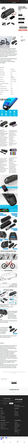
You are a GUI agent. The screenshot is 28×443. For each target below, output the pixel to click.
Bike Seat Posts (16, 423)
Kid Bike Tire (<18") (3, 427)
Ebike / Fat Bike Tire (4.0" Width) (5, 422)
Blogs (1, 415)
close (1, 0)
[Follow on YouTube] (18, 433)
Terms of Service (17, 415)
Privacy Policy (16, 411)
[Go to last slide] (1, 23)
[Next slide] (15, 23)
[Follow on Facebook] (15, 433)
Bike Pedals (16, 427)
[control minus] (19, 25)
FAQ (15, 410)
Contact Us (2, 411)
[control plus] (23, 25)
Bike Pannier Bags (17, 426)
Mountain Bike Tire (3, 423)
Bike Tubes (16, 422)
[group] (4, 24)
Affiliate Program (3, 416)
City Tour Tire (2, 426)
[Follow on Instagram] (16, 433)
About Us (2, 410)
